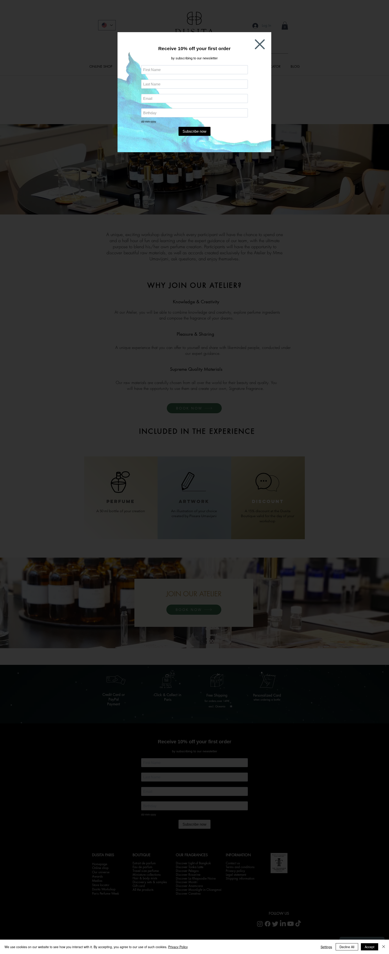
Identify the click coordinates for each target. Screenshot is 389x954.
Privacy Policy (178, 947)
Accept (369, 947)
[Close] (383, 946)
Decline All (346, 947)
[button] (260, 44)
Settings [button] (326, 947)
